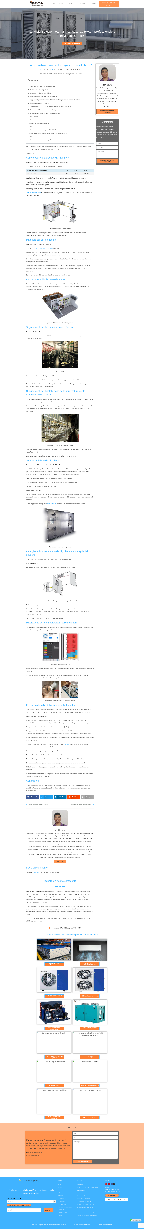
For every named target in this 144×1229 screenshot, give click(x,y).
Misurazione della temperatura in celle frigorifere (45, 110)
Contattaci (33, 126)
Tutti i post (60, 861)
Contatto (93, 4)
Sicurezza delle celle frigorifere (39, 103)
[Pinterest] (109, 1184)
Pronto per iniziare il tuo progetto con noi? (43, 140)
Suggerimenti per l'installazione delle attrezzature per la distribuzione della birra (55, 100)
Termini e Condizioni (105, 1225)
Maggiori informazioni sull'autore (107, 111)
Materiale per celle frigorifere (39, 90)
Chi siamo (61, 4)
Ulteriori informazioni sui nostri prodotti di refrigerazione (48, 133)
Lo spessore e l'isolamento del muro (41, 93)
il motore (67, 744)
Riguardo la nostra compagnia (39, 123)
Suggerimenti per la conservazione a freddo (43, 96)
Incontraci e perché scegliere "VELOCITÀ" (43, 130)
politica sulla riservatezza (82, 1225)
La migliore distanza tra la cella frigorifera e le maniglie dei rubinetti (51, 106)
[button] (32, 797)
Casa (53, 4)
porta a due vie (51, 504)
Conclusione (34, 116)
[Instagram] (114, 1184)
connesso (37, 872)
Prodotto (70, 4)
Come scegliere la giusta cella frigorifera (42, 86)
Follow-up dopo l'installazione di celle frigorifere (45, 113)
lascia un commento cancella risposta (42, 120)
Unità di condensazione (33, 193)
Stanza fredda (46, 74)
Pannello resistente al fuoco (44, 248)
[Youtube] (106, 1184)
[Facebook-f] (112, 1184)
